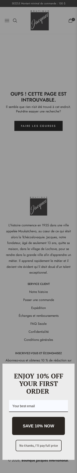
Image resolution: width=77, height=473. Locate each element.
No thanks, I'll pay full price (38, 445)
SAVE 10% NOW (38, 426)
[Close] (70, 369)
